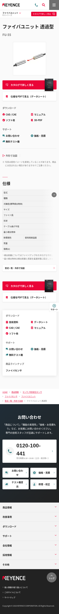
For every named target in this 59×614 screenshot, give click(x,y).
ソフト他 (10, 120)
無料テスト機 (13, 141)
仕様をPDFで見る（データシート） (29, 96)
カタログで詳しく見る (22, 84)
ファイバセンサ (14, 370)
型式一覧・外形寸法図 (15, 268)
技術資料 (13, 322)
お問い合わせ (13, 135)
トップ (51, 578)
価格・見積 (40, 135)
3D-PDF (38, 120)
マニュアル (40, 114)
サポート (54, 309)
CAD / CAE (11, 114)
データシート (41, 322)
